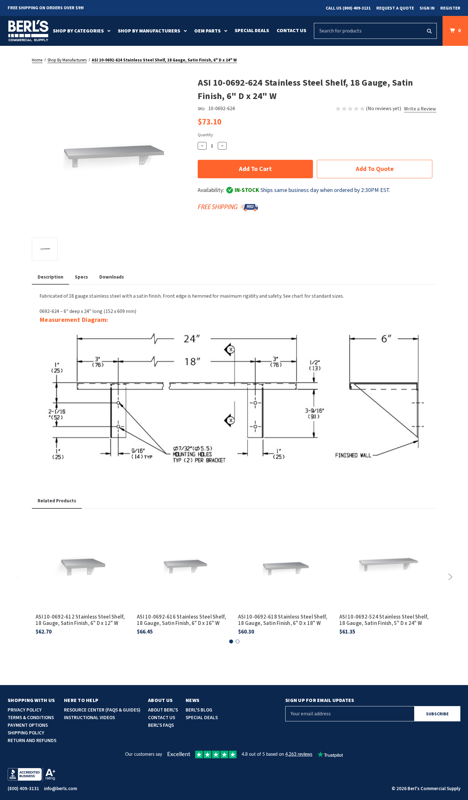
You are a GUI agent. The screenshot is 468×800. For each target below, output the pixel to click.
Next (449, 577)
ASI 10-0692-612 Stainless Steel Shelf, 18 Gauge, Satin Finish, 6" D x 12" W (80, 620)
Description (50, 277)
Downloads (111, 277)
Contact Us (291, 30)
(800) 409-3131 (23, 788)
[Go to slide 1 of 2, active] (231, 641)
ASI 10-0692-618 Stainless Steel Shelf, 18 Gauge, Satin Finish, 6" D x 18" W (283, 620)
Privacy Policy (25, 710)
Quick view (82, 554)
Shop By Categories (78, 30)
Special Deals (252, 30)
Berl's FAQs (161, 725)
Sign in (427, 8)
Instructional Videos (89, 717)
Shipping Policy (26, 733)
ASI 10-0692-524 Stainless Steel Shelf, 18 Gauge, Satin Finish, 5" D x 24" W (384, 620)
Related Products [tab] (57, 501)
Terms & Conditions (31, 717)
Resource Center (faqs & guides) (102, 710)
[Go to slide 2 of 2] (237, 641)
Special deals (202, 717)
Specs (81, 277)
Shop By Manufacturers (149, 30)
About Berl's (163, 710)
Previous (19, 577)
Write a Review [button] (420, 108)
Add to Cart (82, 572)
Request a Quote (395, 8)
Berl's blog (199, 710)
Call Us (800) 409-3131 (348, 8)
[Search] (429, 31)
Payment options (28, 725)
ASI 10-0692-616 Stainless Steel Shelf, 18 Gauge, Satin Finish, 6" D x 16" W (181, 620)
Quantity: (206, 135)
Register (450, 8)
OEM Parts (207, 30)
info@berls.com (60, 788)
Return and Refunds (32, 740)
